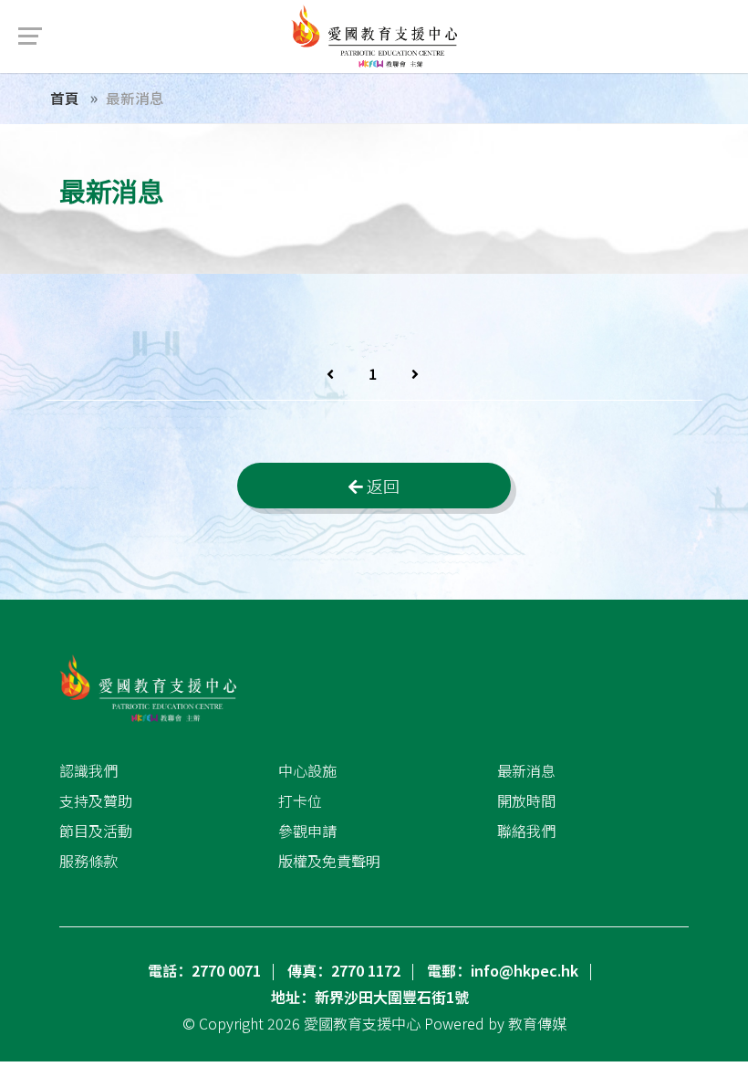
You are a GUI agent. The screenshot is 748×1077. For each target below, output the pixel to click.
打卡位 (300, 800)
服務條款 (88, 861)
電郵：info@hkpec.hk (502, 970)
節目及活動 (95, 831)
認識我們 (88, 770)
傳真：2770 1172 (343, 970)
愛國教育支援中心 (362, 1023)
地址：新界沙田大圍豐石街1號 (370, 997)
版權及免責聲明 (329, 861)
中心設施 (307, 770)
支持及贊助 (95, 800)
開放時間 (526, 800)
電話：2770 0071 (204, 970)
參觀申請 (307, 831)
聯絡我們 (526, 831)
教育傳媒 (537, 1023)
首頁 (64, 98)
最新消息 (526, 770)
